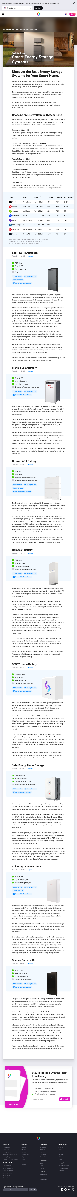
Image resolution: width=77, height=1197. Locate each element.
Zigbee (60, 1149)
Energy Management (64, 1165)
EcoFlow (15, 202)
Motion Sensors (7, 1165)
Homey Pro (6, 1149)
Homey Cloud (6, 1147)
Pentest (42, 1168)
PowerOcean (27, 202)
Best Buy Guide (8, 29)
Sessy (14, 220)
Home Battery (27, 220)
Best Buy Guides (8, 1163)
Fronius (14, 206)
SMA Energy (16, 225)
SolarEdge (15, 229)
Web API (42, 1152)
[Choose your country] (66, 14)
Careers (24, 1147)
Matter (60, 1157)
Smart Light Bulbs (7, 1175)
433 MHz (61, 1154)
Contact (24, 1164)
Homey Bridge (6, 1157)
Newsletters (25, 1161)
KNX (60, 1152)
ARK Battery (27, 211)
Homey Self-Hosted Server (10, 1154)
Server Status (43, 1157)
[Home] (38, 14)
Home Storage (27, 225)
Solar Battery (27, 206)
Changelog (43, 1154)
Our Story (24, 1149)
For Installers (43, 1174)
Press (23, 1159)
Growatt (15, 211)
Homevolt (15, 216)
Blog (23, 1157)
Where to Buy (25, 1154)
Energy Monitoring (63, 1168)
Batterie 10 (26, 234)
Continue (38, 8)
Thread (60, 1159)
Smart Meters (6, 1178)
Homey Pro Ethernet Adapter (10, 1159)
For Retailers (43, 1179)
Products (6, 1144)
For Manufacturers (45, 1177)
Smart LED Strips (7, 1173)
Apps (41, 1163)
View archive (13, 1104)
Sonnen (14, 234)
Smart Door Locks (8, 1168)
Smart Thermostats (8, 1170)
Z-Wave (61, 1147)
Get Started (43, 1147)
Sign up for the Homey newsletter (13, 1187)
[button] (17, 8)
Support (24, 1152)
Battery (25, 216)
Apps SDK (42, 1149)
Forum (41, 1165)
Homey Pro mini (7, 1152)
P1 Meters (61, 1170)
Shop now (30, 256)
